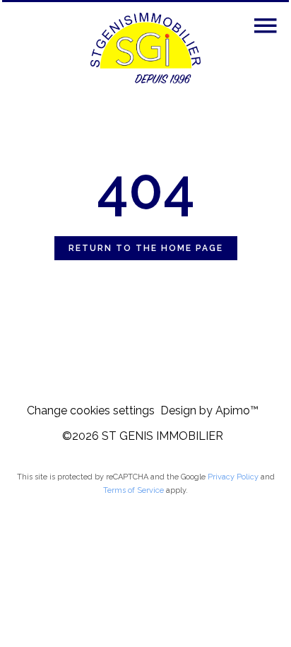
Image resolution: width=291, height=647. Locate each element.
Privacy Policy (233, 477)
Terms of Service (133, 490)
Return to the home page (146, 248)
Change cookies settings (91, 410)
